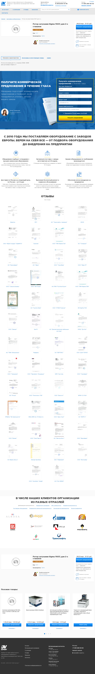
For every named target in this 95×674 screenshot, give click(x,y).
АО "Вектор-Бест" (59, 438)
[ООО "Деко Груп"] (59, 407)
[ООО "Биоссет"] (59, 386)
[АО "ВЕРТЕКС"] (59, 343)
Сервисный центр (84, 9)
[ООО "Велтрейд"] (82, 450)
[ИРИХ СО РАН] (82, 386)
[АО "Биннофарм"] (12, 256)
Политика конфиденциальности (33, 665)
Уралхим (35, 243)
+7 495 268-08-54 (87, 3)
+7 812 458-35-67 (53, 652)
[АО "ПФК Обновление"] (12, 343)
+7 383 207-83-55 (53, 666)
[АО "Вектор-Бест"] (59, 429)
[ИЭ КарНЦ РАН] (82, 298)
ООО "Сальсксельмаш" (12, 286)
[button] (47, 43)
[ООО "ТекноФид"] (59, 256)
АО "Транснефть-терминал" (59, 222)
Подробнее (11, 628)
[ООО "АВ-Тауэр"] (36, 277)
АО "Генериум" (82, 243)
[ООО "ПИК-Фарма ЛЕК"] (82, 277)
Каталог (27, 645)
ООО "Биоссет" (59, 395)
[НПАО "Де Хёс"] (82, 320)
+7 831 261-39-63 (53, 662)
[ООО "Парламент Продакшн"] (36, 365)
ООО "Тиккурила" (13, 374)
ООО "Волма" (13, 438)
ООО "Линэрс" (12, 329)
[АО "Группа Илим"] (36, 298)
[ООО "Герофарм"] (82, 365)
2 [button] (46, 634)
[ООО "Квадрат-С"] (12, 298)
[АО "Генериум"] (82, 234)
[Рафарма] (36, 343)
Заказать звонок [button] (86, 5)
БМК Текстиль (59, 374)
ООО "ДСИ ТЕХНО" (82, 352)
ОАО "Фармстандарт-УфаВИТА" (12, 243)
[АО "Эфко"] (36, 256)
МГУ (36, 222)
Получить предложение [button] (84, 27)
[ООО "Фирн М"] (82, 256)
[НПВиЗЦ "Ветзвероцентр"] (12, 407)
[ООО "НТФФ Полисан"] (59, 298)
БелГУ (36, 329)
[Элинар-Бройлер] (36, 450)
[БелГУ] (36, 320)
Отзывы (26, 9)
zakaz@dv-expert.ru (47, 5)
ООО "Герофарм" (82, 374)
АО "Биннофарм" (13, 265)
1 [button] (44, 634)
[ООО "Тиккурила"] (12, 365)
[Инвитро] (12, 213)
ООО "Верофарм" (82, 438)
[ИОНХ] (82, 213)
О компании (16, 9)
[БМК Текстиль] (59, 365)
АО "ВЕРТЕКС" (59, 352)
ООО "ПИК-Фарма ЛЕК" (82, 286)
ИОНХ (82, 222)
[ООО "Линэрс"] (12, 320)
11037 (37, 33)
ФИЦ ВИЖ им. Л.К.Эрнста (36, 416)
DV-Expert (3, 4)
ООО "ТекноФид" (59, 265)
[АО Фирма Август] (12, 450)
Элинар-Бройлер (36, 459)
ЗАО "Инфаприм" (59, 459)
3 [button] (48, 634)
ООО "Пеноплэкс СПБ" (36, 395)
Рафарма (36, 352)
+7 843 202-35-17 (53, 659)
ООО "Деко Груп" (59, 416)
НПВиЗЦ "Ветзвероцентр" (12, 416)
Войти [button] (92, 1)
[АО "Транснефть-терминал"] (59, 213)
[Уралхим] (36, 234)
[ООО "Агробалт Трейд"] (36, 472)
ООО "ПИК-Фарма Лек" (59, 243)
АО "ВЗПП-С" (82, 416)
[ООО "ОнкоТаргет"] (36, 429)
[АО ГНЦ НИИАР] (59, 472)
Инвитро (12, 222)
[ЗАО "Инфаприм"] (59, 450)
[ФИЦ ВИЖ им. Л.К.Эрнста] (36, 407)
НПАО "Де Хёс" (82, 329)
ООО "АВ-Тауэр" (36, 286)
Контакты (27, 657)
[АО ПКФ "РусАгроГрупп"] (59, 277)
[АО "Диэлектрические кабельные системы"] (59, 320)
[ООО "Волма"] (12, 429)
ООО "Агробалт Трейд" (36, 481)
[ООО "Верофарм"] (82, 429)
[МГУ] (36, 213)
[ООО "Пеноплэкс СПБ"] (36, 386)
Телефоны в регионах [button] (60, 5)
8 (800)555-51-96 (61, 3)
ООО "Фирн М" (82, 265)
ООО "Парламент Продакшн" (35, 374)
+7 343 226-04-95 (53, 656)
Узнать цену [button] (83, 624)
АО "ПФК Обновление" (12, 352)
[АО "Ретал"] (12, 386)
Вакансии (35, 9)
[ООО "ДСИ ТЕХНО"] (82, 343)
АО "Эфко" (36, 265)
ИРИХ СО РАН (82, 395)
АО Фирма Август (12, 459)
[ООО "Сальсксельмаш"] (12, 277)
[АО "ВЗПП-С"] (82, 407)
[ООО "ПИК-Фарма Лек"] (59, 234)
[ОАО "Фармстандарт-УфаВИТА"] (12, 234)
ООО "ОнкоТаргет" (36, 438)
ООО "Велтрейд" (82, 459)
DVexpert (4, 647)
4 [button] (50, 634)
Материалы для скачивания (32, 648)
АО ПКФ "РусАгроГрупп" (59, 286)
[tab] (10, 58)
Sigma (43, 567)
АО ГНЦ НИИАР (59, 481)
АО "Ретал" (12, 395)
